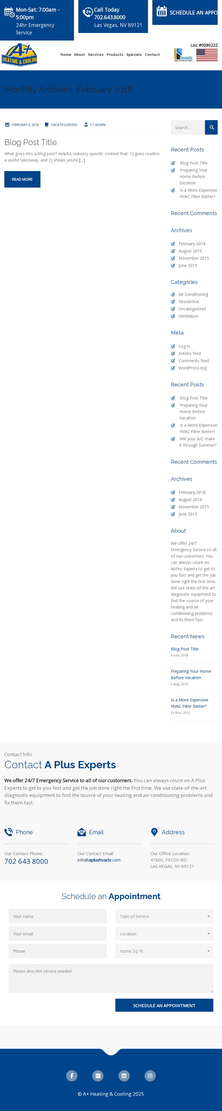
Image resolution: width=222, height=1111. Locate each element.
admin (100, 124)
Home (65, 55)
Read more (22, 179)
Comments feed (194, 360)
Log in (184, 346)
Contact (152, 55)
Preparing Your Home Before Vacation (194, 176)
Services (96, 55)
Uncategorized (64, 124)
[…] (82, 160)
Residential (189, 301)
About (79, 55)
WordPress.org (192, 368)
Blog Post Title (30, 142)
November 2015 (194, 258)
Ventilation (188, 316)
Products (115, 55)
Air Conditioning (193, 294)
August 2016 (190, 251)
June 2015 (188, 265)
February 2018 (192, 243)
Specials (134, 55)
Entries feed (190, 353)
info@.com (99, 860)
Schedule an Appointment (194, 12)
